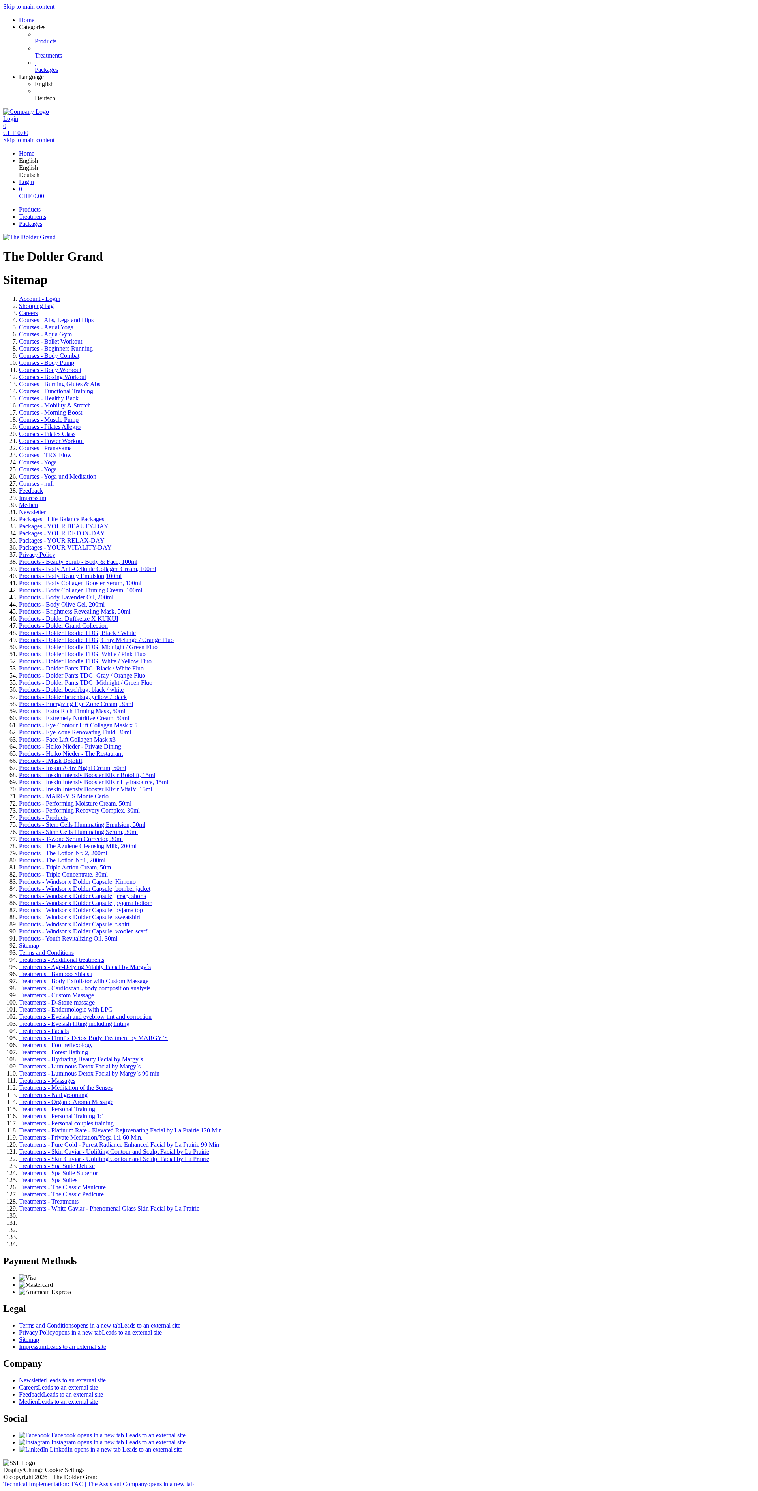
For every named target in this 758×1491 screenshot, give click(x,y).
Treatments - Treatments (49, 1201)
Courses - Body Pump (46, 362)
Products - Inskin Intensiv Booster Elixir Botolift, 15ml (87, 775)
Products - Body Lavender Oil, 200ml (66, 597)
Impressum (32, 497)
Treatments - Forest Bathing (53, 1052)
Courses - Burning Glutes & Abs (59, 384)
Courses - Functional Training (56, 391)
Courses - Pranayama (45, 448)
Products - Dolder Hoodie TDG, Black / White (77, 632)
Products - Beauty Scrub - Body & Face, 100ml (78, 561)
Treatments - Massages (47, 1080)
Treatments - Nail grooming (53, 1094)
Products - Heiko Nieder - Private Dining (70, 746)
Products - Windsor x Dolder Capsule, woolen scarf (83, 931)
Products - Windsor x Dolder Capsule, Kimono (77, 881)
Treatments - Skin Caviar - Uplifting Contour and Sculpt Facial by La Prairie (114, 1151)
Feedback (31, 490)
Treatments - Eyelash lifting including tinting (74, 1023)
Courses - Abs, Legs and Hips (56, 320)
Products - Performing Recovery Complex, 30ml (79, 810)
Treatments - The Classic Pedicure (61, 1194)
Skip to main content (28, 6)
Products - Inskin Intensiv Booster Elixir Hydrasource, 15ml (93, 782)
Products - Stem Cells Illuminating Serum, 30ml (78, 831)
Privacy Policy (37, 554)
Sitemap (29, 945)
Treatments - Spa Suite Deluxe (57, 1165)
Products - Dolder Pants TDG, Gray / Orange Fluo (82, 675)
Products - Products (43, 817)
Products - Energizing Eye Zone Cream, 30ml (76, 703)
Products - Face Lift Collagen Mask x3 (67, 739)
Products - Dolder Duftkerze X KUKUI (68, 618)
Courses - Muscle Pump (49, 419)
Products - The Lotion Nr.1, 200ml (62, 860)
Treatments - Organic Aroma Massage (66, 1102)
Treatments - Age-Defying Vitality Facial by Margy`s (85, 966)
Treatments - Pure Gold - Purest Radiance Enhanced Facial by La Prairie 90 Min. (120, 1144)
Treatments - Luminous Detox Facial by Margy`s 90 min (89, 1073)
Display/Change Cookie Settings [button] (43, 1470)
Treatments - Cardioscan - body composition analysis (84, 988)
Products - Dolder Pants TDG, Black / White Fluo (81, 668)
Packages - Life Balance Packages (61, 519)
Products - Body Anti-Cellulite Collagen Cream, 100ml (87, 568)
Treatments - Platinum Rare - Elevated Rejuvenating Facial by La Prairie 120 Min (120, 1130)
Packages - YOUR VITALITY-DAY (65, 547)
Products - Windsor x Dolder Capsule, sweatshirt (79, 917)
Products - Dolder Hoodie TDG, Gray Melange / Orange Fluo (96, 640)
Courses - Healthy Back (49, 398)
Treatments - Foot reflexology (56, 1045)
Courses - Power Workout (51, 441)
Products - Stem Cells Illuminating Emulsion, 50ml (82, 824)
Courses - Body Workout (50, 369)
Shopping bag (36, 305)
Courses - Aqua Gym (45, 334)
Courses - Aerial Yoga (46, 327)
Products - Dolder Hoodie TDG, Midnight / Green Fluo (88, 647)
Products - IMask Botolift (50, 760)
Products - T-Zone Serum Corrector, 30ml (71, 839)
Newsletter (32, 512)
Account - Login (39, 298)
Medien (28, 504)
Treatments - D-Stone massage (57, 1002)
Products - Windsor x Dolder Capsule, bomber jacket (84, 888)
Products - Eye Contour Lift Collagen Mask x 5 (78, 725)
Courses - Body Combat (49, 355)
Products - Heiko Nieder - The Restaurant (71, 753)
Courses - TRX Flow (45, 455)
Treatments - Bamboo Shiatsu (55, 974)
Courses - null (36, 483)
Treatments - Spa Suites (48, 1180)
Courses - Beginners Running (56, 348)
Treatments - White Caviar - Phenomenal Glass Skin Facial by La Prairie (109, 1208)
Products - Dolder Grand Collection (63, 625)
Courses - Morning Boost (50, 412)
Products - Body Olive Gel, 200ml (62, 604)
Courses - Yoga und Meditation (57, 476)
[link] (395, 84)
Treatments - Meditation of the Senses (66, 1087)
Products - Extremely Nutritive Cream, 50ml (74, 718)
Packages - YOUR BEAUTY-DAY (64, 526)
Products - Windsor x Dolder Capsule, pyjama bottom (85, 902)
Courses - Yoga (38, 462)
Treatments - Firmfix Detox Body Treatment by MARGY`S (93, 1038)
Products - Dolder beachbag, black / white (71, 689)
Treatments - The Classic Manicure (62, 1187)
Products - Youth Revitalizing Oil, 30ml (68, 938)
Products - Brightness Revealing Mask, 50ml (74, 611)
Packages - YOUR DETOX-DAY (62, 533)
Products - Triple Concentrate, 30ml (63, 874)
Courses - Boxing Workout (52, 377)
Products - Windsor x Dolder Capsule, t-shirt (74, 924)
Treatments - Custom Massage (56, 995)
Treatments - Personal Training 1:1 (62, 1116)
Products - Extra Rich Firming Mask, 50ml (72, 711)
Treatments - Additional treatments (61, 959)
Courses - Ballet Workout (50, 341)
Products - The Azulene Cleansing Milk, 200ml (78, 846)
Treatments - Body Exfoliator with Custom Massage (83, 981)
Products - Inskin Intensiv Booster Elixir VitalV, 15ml (85, 789)
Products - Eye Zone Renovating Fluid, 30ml (75, 732)
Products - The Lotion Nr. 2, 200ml (63, 853)
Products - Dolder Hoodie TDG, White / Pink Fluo (82, 654)
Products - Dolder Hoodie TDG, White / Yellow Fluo (85, 661)
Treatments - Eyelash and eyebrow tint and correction (85, 1016)
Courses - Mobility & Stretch (55, 405)
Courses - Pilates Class (47, 433)
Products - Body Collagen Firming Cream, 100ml (80, 590)
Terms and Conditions (46, 952)
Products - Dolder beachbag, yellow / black (73, 696)
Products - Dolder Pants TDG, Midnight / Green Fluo (85, 682)
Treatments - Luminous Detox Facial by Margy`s (80, 1066)
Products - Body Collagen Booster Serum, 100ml (80, 583)
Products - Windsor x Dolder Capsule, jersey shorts (82, 895)
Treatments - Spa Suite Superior (58, 1173)
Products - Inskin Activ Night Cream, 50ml (72, 767)
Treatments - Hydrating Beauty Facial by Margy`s (81, 1059)
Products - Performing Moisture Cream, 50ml (75, 803)
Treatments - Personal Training (57, 1109)
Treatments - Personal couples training (66, 1123)
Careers (28, 313)
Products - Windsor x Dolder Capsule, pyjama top (81, 910)
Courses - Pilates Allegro (50, 426)
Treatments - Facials (44, 1030)
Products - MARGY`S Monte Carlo (64, 796)
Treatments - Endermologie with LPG (66, 1009)
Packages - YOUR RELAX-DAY (62, 540)
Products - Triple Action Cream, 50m (65, 867)
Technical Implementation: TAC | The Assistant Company (98, 1484)
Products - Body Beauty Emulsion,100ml (70, 576)
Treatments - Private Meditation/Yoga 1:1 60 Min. (81, 1137)
